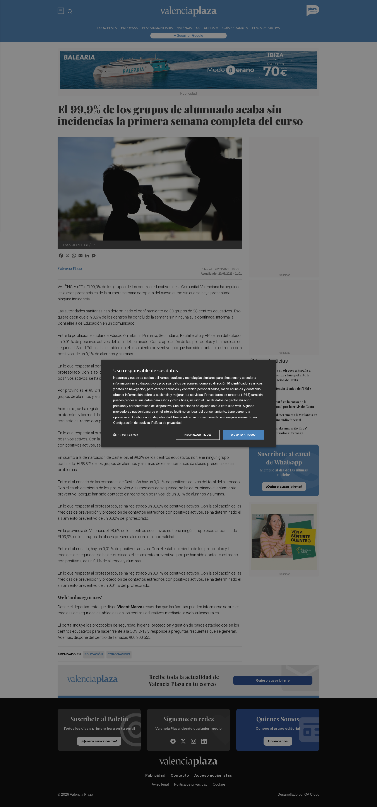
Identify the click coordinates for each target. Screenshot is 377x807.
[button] (125, 434)
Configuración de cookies (131, 423)
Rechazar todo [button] (197, 435)
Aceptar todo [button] (243, 435)
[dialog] (188, 403)
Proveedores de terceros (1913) (227, 395)
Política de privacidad (166, 423)
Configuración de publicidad (152, 417)
